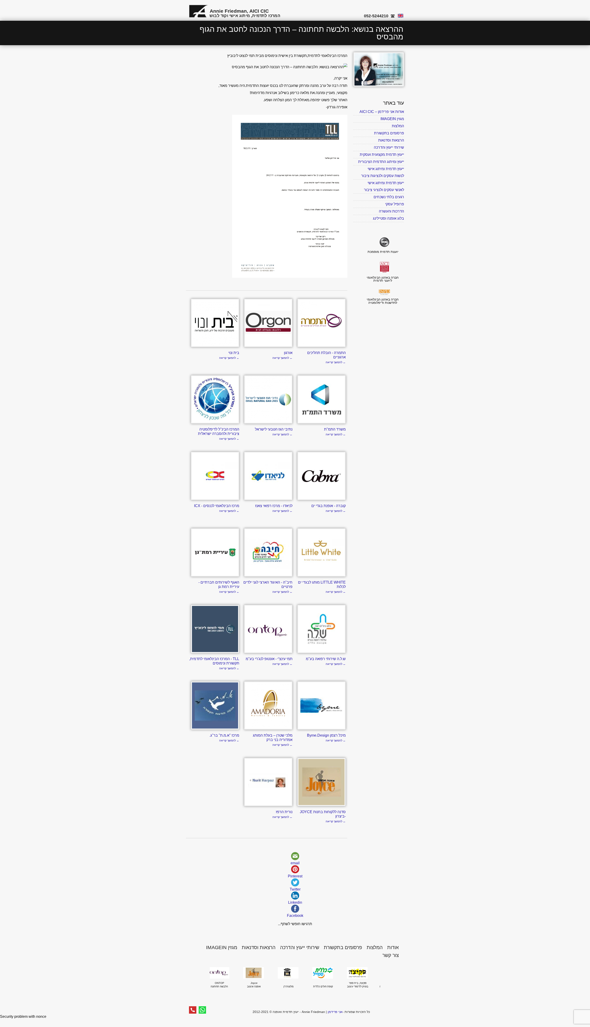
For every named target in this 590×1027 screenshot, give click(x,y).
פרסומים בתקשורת (389, 133)
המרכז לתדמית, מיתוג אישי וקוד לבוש (244, 15)
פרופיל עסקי (394, 204)
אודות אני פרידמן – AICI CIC (382, 112)
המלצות (398, 126)
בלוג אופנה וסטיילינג (388, 218)
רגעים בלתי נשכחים (389, 197)
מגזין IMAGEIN (392, 119)
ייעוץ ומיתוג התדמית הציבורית (381, 162)
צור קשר (390, 955)
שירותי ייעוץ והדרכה (389, 147)
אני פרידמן (335, 1012)
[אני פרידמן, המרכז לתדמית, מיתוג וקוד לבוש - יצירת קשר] (378, 85)
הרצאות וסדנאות (391, 140)
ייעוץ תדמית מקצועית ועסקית (382, 154)
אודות (393, 947)
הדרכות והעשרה (391, 211)
